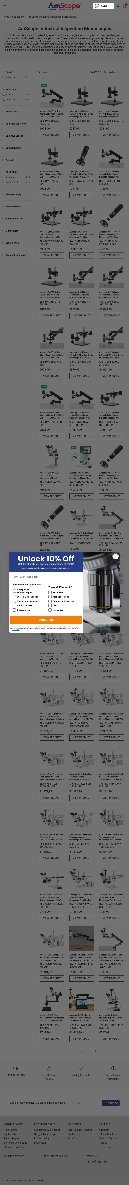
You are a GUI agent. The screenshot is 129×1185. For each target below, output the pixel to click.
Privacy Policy (16, 630)
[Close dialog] (115, 556)
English (104, 6)
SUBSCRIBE (46, 619)
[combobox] (103, 6)
